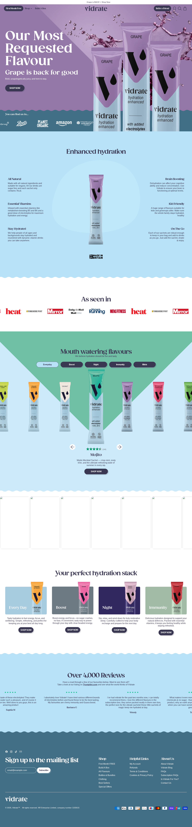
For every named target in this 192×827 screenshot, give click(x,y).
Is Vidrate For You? (170, 779)
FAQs (163, 771)
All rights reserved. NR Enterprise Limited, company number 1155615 (51, 808)
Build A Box (40, 8)
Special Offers (105, 787)
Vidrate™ (16, 808)
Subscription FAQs (169, 775)
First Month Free (13, 8)
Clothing (102, 779)
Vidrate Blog (166, 768)
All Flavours (104, 771)
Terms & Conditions (139, 771)
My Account (135, 764)
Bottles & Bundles (107, 775)
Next (119, 447)
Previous (72, 447)
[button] (180, 8)
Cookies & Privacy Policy (141, 775)
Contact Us (166, 783)
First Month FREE (107, 764)
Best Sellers (104, 783)
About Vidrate (167, 764)
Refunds (134, 768)
